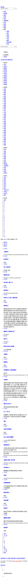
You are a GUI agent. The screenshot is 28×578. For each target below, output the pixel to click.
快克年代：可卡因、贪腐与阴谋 (10, 297)
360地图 (18, 558)
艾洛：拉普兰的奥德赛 (8, 437)
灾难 (5, 101)
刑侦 (5, 143)
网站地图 (3, 558)
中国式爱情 (6, 500)
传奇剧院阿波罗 (7, 482)
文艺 (5, 110)
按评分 (5, 246)
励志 (5, 108)
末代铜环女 (6, 259)
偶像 (5, 132)
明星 (5, 27)
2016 (5, 188)
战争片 (5, 75)
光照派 (5, 475)
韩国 (5, 158)
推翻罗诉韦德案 (7, 517)
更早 (5, 195)
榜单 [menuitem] (8, 44)
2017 (5, 187)
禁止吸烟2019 (7, 467)
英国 (5, 169)
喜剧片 (5, 68)
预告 (5, 128)
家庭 (5, 126)
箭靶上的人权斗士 (7, 403)
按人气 (5, 244)
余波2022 (6, 338)
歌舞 (5, 107)
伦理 (5, 116)
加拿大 (5, 173)
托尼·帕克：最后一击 (8, 282)
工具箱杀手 (6, 251)
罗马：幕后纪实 (7, 267)
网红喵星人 (6, 290)
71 (4, 543)
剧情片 (5, 77)
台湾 (5, 155)
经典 (5, 139)
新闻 (5, 24)
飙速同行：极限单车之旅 (9, 331)
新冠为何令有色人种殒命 (9, 346)
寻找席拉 (5, 354)
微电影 (5, 84)
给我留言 (22, 558)
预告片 (5, 82)
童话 (5, 141)
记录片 (5, 56)
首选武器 (5, 527)
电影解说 (6, 20)
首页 (5, 11)
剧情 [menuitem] (8, 31)
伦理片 (5, 80)
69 (4, 541)
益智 (5, 130)
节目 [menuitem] (8, 38)
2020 (5, 183)
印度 (5, 167)
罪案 (5, 98)
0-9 (4, 236)
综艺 (5, 18)
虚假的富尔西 (6, 444)
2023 (5, 179)
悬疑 (5, 92)
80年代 (5, 193)
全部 (5, 64)
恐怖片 (5, 73)
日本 (5, 160)
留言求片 (3, 565)
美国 (5, 156)
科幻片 (5, 71)
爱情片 (5, 70)
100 (4, 547)
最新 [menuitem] (8, 40)
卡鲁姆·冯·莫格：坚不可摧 (9, 459)
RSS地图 (8, 558)
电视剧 (5, 13)
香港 (5, 153)
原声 (5, 117)
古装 (5, 103)
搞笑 (5, 135)
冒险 (5, 99)
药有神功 (5, 508)
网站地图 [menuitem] (9, 42)
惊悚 (5, 90)
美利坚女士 (6, 305)
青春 (5, 105)
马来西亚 (6, 165)
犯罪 (5, 134)
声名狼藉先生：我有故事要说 (10, 370)
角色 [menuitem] (8, 35)
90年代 (5, 191)
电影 (5, 15)
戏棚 (5, 421)
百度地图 (13, 558)
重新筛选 (10, 59)
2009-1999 (6, 189)
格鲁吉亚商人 (6, 492)
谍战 (5, 121)
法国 (5, 171)
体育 (5, 22)
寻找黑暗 (5, 379)
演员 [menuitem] (8, 33)
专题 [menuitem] (8, 36)
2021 (5, 181)
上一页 (5, 535)
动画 (5, 114)
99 (4, 546)
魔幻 (5, 94)
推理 (5, 144)
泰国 (5, 162)
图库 (5, 26)
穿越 (5, 123)
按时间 (5, 242)
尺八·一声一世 (7, 411)
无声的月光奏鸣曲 (7, 429)
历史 (5, 119)
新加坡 (5, 164)
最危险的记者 (6, 274)
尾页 (5, 552)
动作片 (5, 66)
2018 (5, 185)
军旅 (5, 125)
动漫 (5, 17)
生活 (5, 112)
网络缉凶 (5, 362)
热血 (5, 137)
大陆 (5, 151)
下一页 (5, 551)
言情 (5, 96)
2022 (5, 180)
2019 (5, 184)
